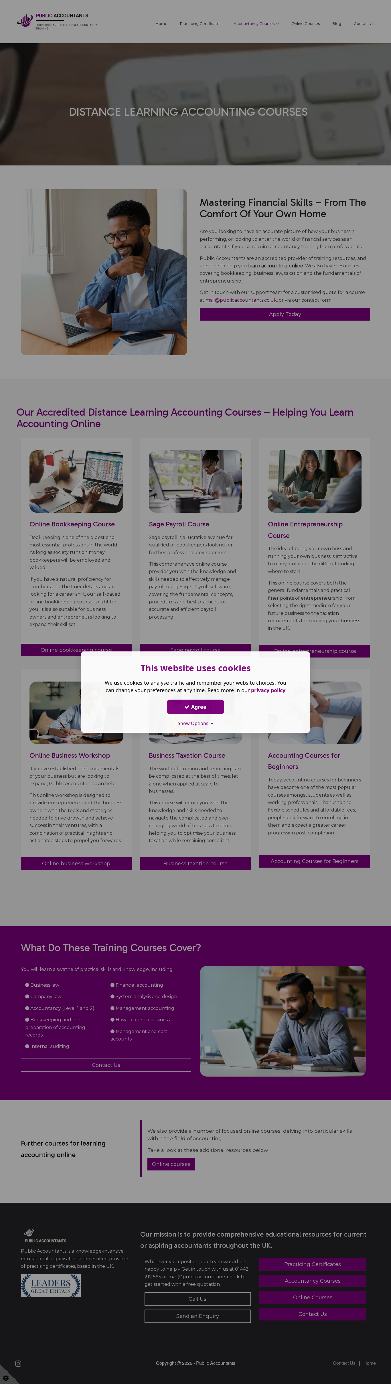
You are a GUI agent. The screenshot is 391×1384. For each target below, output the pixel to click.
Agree (198, 706)
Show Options (194, 723)
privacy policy (268, 690)
